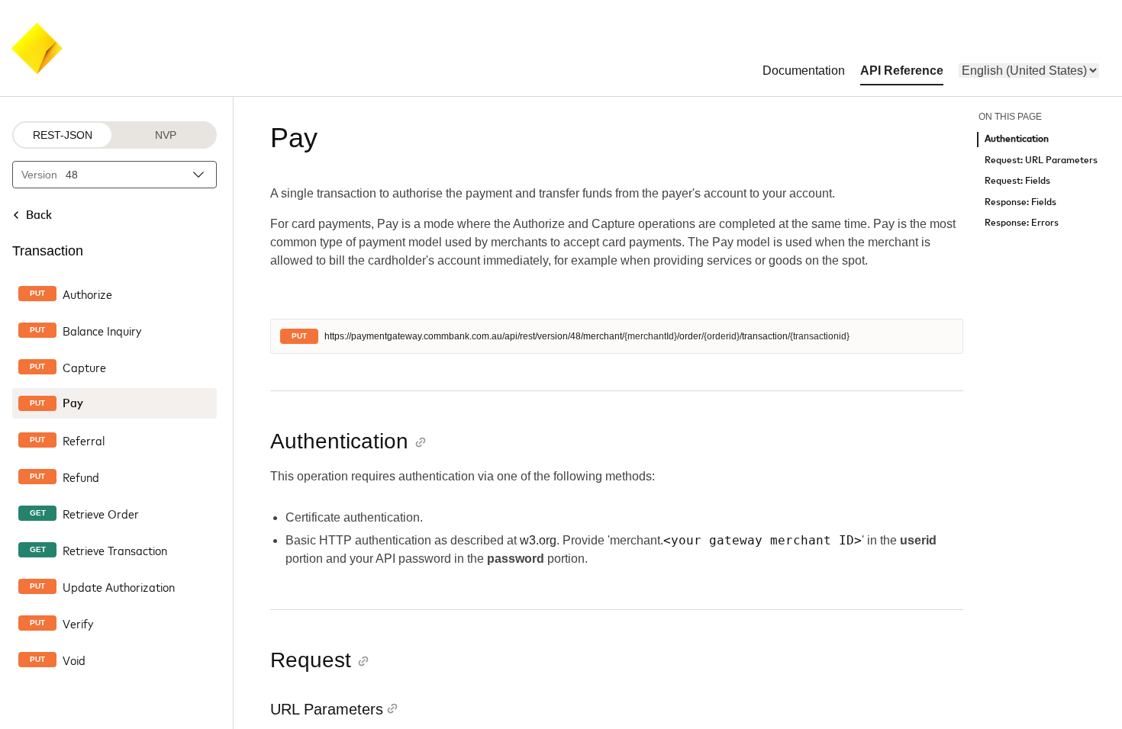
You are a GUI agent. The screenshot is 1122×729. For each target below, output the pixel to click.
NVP (165, 135)
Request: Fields (1017, 181)
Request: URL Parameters (1041, 160)
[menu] (1029, 70)
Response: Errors (1022, 223)
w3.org (538, 540)
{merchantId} (650, 336)
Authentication (1017, 139)
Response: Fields (1020, 202)
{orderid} (722, 336)
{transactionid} (820, 336)
